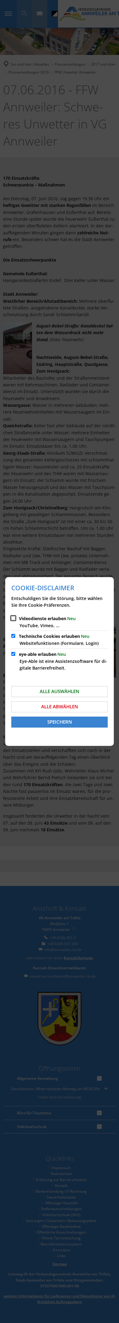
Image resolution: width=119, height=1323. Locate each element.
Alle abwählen (59, 706)
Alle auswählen (59, 691)
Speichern (59, 722)
